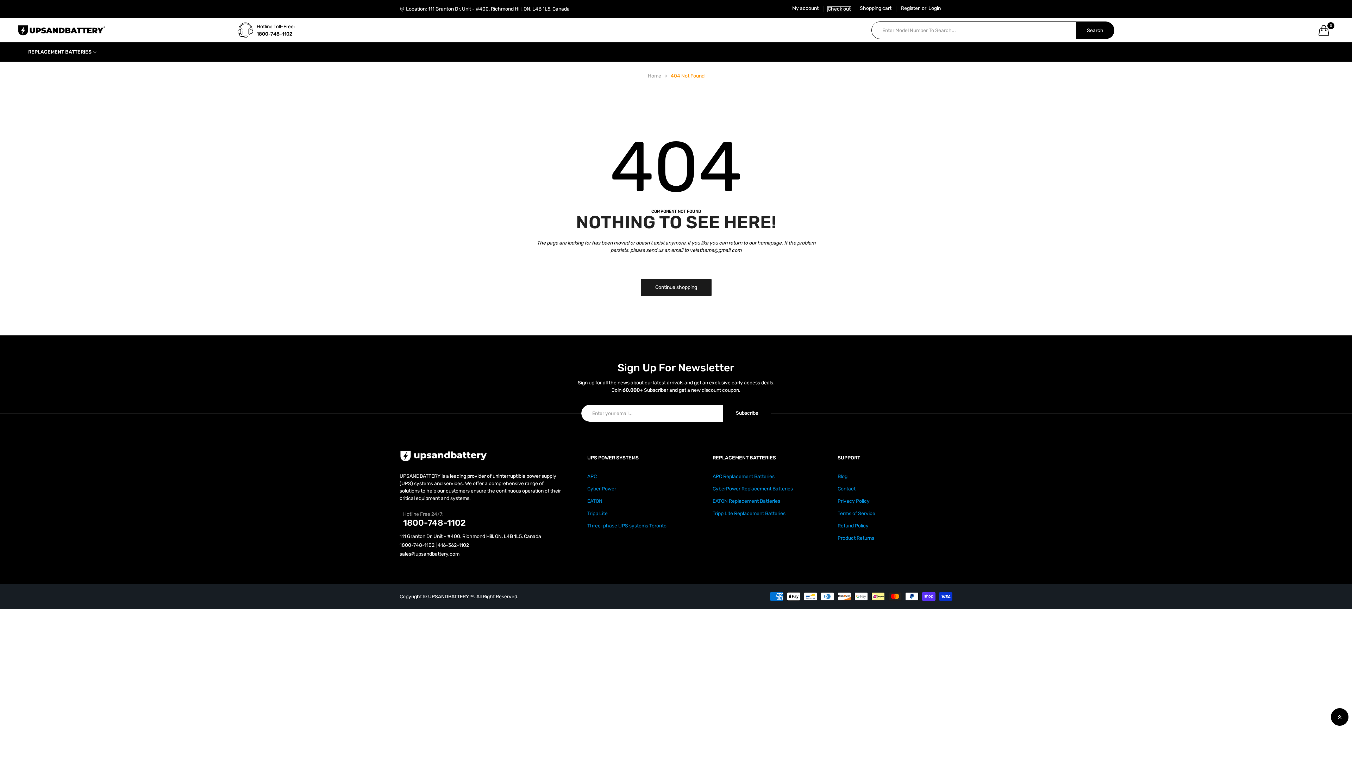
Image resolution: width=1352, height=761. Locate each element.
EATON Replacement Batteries (746, 501)
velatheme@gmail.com (715, 250)
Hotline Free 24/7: (423, 514)
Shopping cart (875, 8)
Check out (839, 9)
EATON (594, 501)
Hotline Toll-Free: (276, 27)
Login (934, 8)
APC (592, 477)
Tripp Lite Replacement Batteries (749, 513)
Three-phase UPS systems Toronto (626, 526)
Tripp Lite (597, 513)
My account (805, 8)
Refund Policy (853, 526)
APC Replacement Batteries (744, 477)
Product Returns (856, 538)
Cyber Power (601, 489)
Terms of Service (856, 513)
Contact (847, 489)
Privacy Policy (854, 501)
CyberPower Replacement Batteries (753, 489)
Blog (842, 477)
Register (910, 8)
